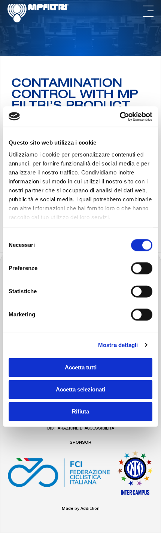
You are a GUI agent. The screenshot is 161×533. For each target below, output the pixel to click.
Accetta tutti (81, 367)
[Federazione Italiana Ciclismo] (59, 475)
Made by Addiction (81, 509)
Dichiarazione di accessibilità (80, 429)
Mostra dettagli (118, 345)
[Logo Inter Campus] (135, 475)
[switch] (141, 268)
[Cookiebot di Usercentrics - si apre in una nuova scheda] (119, 116)
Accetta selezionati (80, 389)
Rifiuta (80, 411)
